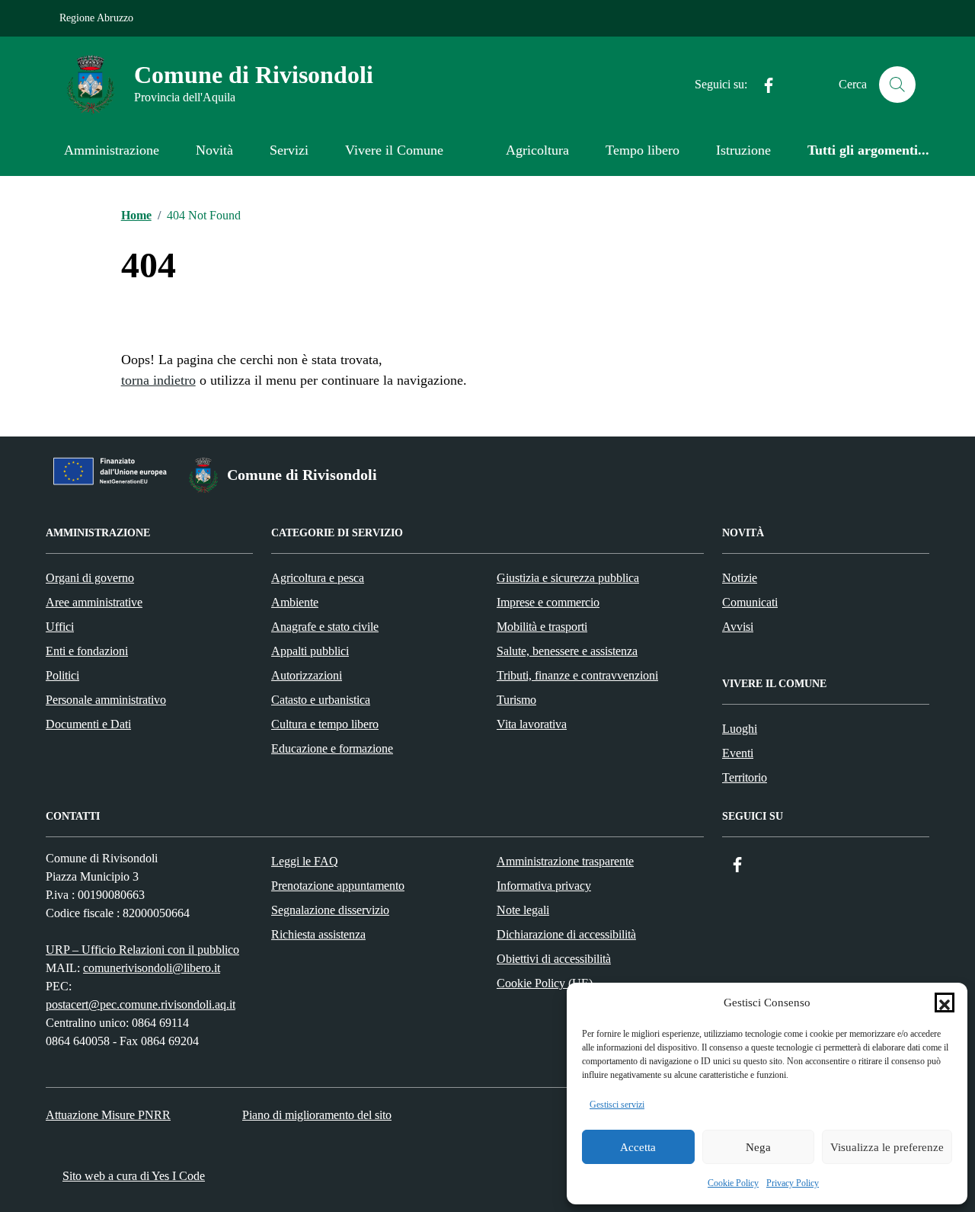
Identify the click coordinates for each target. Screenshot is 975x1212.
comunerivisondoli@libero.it (151, 967)
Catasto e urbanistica (320, 699)
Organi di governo (90, 577)
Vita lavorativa (532, 724)
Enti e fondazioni (87, 650)
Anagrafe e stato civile (325, 626)
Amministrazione (111, 150)
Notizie (739, 577)
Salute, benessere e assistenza (567, 650)
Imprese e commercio (548, 602)
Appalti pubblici (310, 650)
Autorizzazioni (306, 675)
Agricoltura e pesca (317, 577)
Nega (758, 1147)
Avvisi (737, 626)
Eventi (737, 753)
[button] (944, 1002)
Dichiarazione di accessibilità (566, 934)
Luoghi (739, 728)
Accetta (638, 1147)
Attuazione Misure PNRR (108, 1114)
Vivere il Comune (394, 150)
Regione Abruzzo (96, 18)
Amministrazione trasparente (565, 861)
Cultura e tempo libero (325, 724)
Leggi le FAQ (304, 861)
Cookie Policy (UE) (545, 983)
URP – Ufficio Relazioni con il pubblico (142, 949)
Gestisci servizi (617, 1104)
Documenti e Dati (88, 724)
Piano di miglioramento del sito (317, 1114)
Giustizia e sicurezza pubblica (568, 577)
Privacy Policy (792, 1183)
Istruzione (743, 150)
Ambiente (294, 602)
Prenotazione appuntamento (337, 885)
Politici (62, 675)
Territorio (744, 777)
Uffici (60, 626)
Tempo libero (642, 150)
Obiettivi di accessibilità (554, 958)
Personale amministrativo (106, 699)
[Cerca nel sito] (897, 84)
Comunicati (750, 602)
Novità (214, 150)
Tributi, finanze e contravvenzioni (577, 675)
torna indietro (158, 380)
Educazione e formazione (332, 748)
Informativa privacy (544, 885)
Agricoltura (537, 150)
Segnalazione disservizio (330, 909)
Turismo (516, 699)
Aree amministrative (94, 602)
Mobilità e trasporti (542, 626)
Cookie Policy (733, 1183)
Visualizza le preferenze (887, 1147)
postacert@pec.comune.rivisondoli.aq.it (140, 1004)
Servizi (289, 150)
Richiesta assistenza (318, 934)
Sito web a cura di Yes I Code (133, 1175)
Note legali (523, 909)
